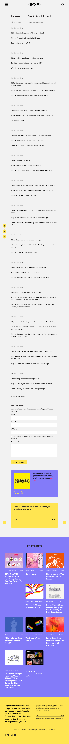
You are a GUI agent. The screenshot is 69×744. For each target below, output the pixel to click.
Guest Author (18, 494)
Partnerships (32, 730)
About (16, 730)
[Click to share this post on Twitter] (4, 231)
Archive (23, 730)
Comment (15, 442)
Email (13, 422)
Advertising (43, 730)
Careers (52, 730)
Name (13, 414)
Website (14, 429)
